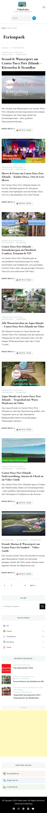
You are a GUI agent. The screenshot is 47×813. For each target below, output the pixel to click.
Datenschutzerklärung (23, 803)
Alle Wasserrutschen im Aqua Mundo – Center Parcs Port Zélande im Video (23, 324)
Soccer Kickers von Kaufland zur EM (28, 681)
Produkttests (19, 677)
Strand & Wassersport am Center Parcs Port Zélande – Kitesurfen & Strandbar (22, 63)
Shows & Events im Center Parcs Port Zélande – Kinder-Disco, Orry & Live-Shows (23, 177)
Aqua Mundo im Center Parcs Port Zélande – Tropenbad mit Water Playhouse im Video (21, 399)
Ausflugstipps (19, 692)
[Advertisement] (23, 733)
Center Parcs (7, 54)
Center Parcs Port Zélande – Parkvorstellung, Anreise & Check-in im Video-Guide (22, 476)
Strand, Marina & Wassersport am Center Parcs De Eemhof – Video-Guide (21, 547)
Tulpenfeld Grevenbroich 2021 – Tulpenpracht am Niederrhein (27, 696)
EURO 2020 (30, 677)
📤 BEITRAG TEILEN (23, 130)
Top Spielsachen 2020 (21, 665)
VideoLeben (23, 9)
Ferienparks (21, 54)
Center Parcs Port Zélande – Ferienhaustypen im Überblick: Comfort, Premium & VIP (19, 250)
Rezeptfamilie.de (11, 773)
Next (32, 585)
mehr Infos (7, 129)
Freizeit (29, 692)
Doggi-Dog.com (10, 780)
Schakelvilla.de (10, 787)
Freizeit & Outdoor (21, 678)
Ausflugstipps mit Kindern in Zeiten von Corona (28, 689)
